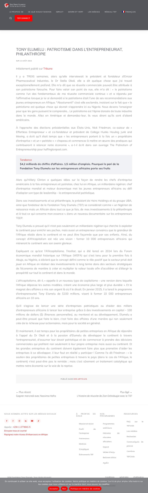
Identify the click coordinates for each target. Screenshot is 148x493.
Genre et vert (75, 12)
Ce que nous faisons (39, 12)
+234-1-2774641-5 (21, 427)
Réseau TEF (111, 12)
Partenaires (84, 438)
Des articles (80, 379)
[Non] (144, 485)
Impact (59, 12)
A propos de (16, 12)
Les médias (94, 12)
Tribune (47, 68)
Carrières (131, 451)
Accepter (53, 488)
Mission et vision (86, 424)
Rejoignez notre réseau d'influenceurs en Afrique (26, 434)
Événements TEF (86, 454)
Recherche (131, 436)
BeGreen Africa (109, 457)
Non (64, 488)
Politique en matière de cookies (85, 488)
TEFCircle (131, 456)
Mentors (82, 444)
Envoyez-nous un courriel (15, 431)
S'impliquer (84, 449)
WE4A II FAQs (109, 452)
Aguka (106, 463)
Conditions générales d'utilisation (124, 477)
